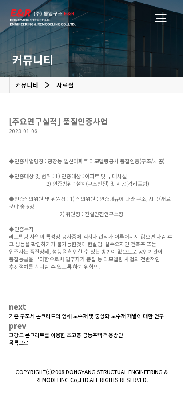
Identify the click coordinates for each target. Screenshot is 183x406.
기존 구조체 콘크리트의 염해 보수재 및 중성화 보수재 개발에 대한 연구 (86, 315)
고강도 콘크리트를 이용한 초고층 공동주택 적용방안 (66, 335)
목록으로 (18, 342)
